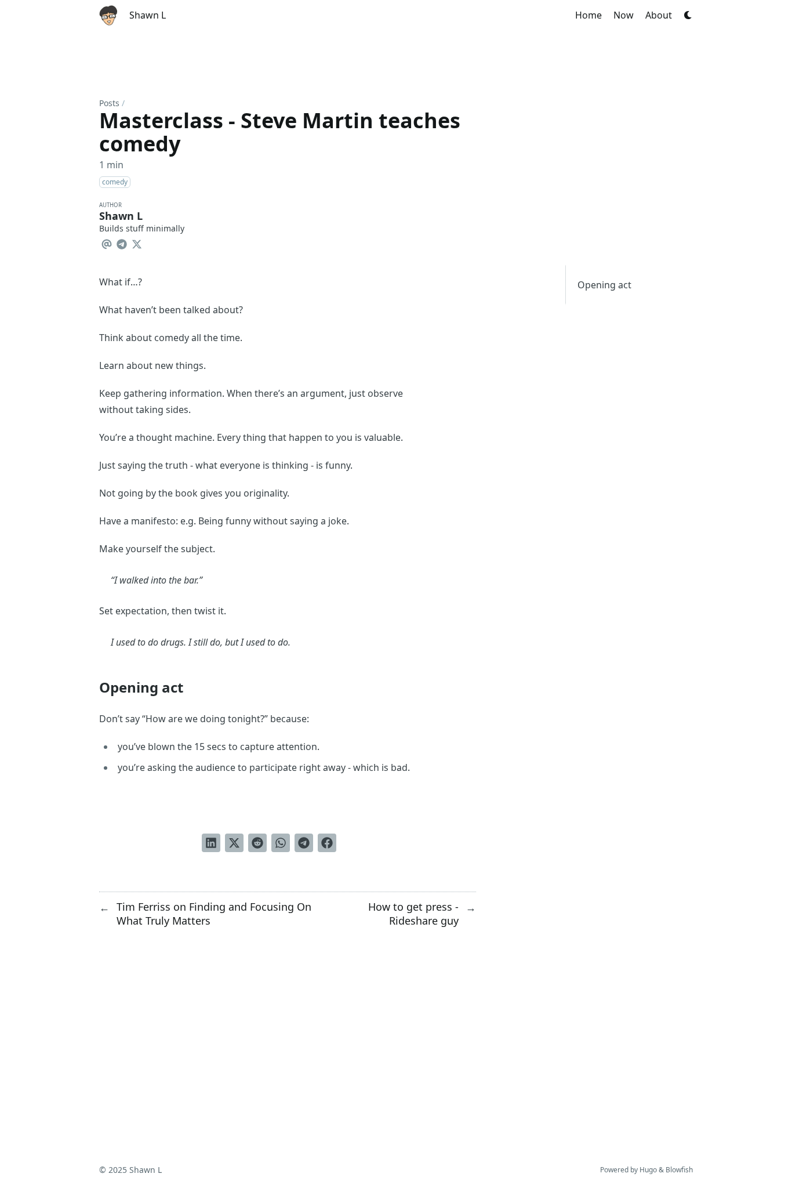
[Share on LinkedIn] (211, 843)
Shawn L (147, 15)
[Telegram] (121, 242)
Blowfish (679, 1170)
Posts (109, 102)
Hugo (648, 1170)
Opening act (604, 284)
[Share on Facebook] (327, 843)
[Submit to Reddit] (257, 843)
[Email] (106, 242)
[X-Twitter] (136, 242)
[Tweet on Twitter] (234, 843)
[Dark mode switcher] (688, 15)
